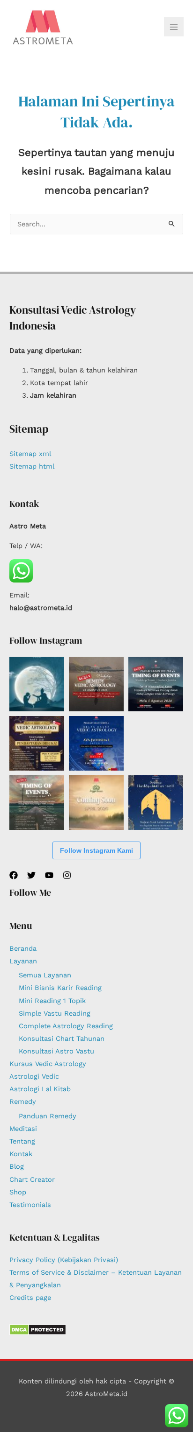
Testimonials (30, 1204)
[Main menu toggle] (174, 27)
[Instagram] (67, 875)
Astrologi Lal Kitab (40, 1089)
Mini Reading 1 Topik (52, 1001)
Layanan (23, 961)
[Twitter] (31, 875)
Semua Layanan (45, 975)
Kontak (20, 1154)
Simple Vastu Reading (54, 1013)
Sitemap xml (30, 453)
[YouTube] (49, 875)
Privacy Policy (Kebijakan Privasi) (63, 1260)
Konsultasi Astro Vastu (56, 1051)
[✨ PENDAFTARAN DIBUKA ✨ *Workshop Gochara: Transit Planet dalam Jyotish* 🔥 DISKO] (155, 684)
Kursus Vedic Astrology (47, 1064)
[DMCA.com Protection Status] (37, 1329)
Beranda (23, 948)
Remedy (22, 1101)
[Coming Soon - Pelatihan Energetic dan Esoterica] (96, 802)
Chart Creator (32, 1179)
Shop (17, 1192)
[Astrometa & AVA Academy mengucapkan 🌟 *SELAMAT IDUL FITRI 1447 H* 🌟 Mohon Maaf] (155, 802)
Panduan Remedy (47, 1116)
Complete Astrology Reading (66, 1026)
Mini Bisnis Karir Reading (60, 987)
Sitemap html (31, 466)
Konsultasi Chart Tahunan (61, 1038)
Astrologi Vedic (34, 1076)
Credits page (30, 1297)
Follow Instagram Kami (96, 850)
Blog (16, 1166)
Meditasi (23, 1128)
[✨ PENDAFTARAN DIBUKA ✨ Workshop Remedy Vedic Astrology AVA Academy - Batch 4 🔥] (96, 684)
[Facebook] (13, 875)
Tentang (22, 1141)
